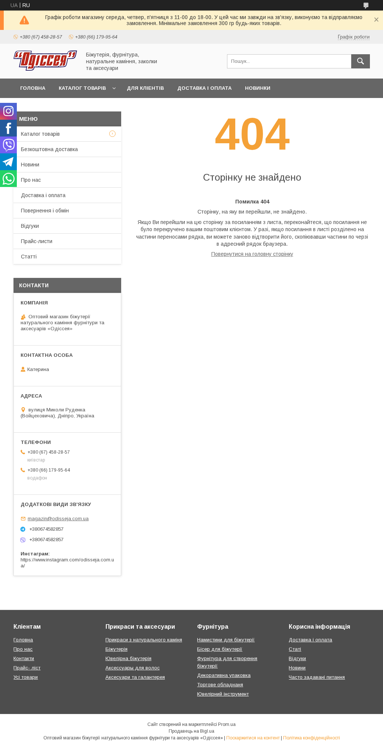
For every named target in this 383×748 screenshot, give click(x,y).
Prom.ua (227, 724)
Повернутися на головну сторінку (252, 254)
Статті (29, 257)
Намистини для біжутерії (226, 640)
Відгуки (30, 226)
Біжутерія (116, 649)
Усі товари (25, 677)
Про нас (31, 180)
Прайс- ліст (26, 668)
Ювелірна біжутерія (128, 658)
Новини (30, 165)
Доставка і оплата (204, 88)
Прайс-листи (36, 241)
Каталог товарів (82, 88)
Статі (295, 649)
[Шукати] (360, 61)
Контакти (23, 658)
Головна (32, 88)
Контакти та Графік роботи (60, 107)
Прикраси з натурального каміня (143, 640)
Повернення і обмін (45, 211)
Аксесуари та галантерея (135, 677)
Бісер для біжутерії (219, 649)
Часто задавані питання (317, 677)
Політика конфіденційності (311, 738)
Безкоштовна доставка (49, 149)
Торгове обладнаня (220, 684)
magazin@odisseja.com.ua (58, 518)
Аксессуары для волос (132, 668)
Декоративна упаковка (224, 675)
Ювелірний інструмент (223, 694)
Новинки (257, 88)
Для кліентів (145, 88)
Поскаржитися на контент (253, 738)
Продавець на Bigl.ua (191, 731)
